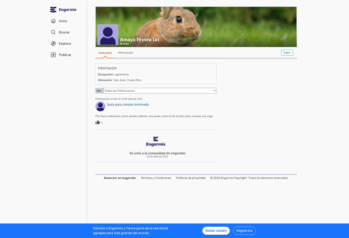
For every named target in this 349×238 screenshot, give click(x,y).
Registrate (244, 231)
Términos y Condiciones (156, 178)
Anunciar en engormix (120, 178)
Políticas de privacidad (190, 178)
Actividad (105, 52)
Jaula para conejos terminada (127, 104)
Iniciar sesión (216, 231)
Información (125, 52)
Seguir (287, 52)
